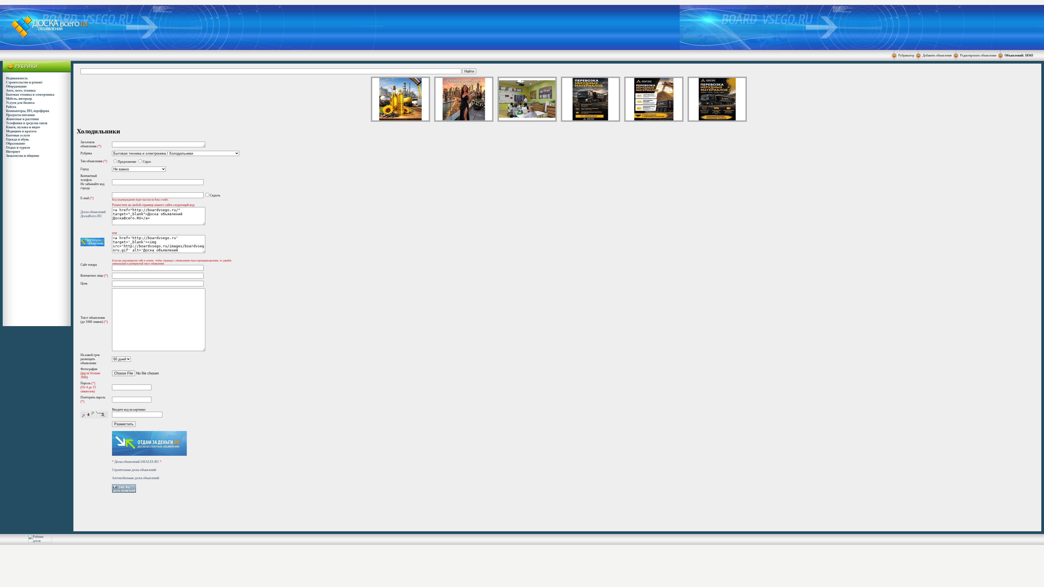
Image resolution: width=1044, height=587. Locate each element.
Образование (15, 143)
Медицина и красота (21, 131)
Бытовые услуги (18, 135)
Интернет (13, 152)
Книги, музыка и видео (23, 127)
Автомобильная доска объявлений (135, 478)
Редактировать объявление (978, 55)
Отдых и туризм (18, 147)
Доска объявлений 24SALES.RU (136, 462)
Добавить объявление (937, 55)
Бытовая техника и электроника (30, 94)
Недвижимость (17, 78)
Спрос (147, 162)
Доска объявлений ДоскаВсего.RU (92, 214)
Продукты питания (20, 115)
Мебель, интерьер (19, 99)
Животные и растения (22, 119)
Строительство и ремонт (24, 82)
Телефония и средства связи (26, 123)
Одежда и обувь (17, 139)
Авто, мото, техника (21, 90)
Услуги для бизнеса (20, 103)
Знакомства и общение (22, 156)
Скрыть (215, 195)
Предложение (127, 162)
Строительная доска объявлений (134, 470)
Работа (11, 107)
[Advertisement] (560, 27)
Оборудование (16, 86)
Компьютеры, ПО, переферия (27, 111)
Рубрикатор (906, 55)
